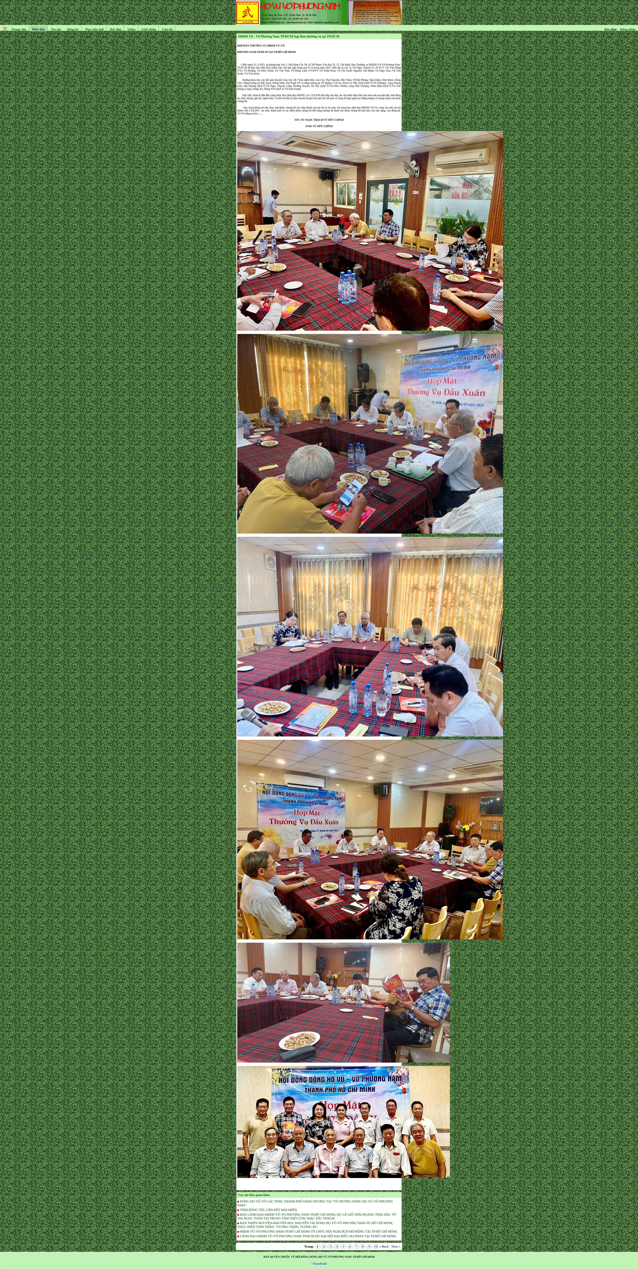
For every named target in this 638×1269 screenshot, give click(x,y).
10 (375, 1246)
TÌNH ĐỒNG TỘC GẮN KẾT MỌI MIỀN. (269, 1210)
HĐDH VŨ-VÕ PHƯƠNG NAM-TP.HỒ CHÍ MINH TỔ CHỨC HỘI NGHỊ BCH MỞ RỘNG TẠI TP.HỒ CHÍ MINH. (318, 1231)
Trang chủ (18, 29)
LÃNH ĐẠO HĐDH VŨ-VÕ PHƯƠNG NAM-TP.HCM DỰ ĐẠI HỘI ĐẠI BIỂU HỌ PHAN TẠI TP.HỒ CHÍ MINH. (318, 1236)
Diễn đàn (38, 29)
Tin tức (56, 29)
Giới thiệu (148, 29)
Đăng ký (73, 29)
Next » (395, 1246)
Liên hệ (167, 29)
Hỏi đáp (115, 29)
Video (131, 29)
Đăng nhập (628, 29)
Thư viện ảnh (94, 29)
